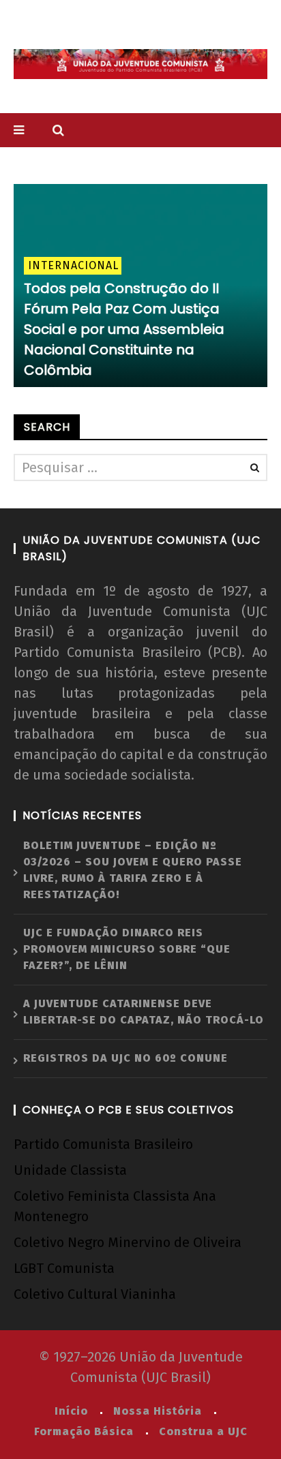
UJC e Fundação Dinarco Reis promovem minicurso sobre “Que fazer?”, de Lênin (127, 949)
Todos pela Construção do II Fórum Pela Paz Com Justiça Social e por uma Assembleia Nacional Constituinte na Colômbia (124, 329)
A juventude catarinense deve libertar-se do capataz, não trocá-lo (143, 1011)
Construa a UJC (203, 1431)
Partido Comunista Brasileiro (103, 1144)
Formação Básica (84, 1431)
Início (71, 1410)
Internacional (73, 265)
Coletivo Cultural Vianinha (95, 1294)
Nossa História (157, 1410)
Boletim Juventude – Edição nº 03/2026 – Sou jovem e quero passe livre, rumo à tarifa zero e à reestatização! (132, 870)
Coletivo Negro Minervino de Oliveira (127, 1242)
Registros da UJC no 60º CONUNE (125, 1057)
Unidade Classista (70, 1170)
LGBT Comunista (64, 1268)
